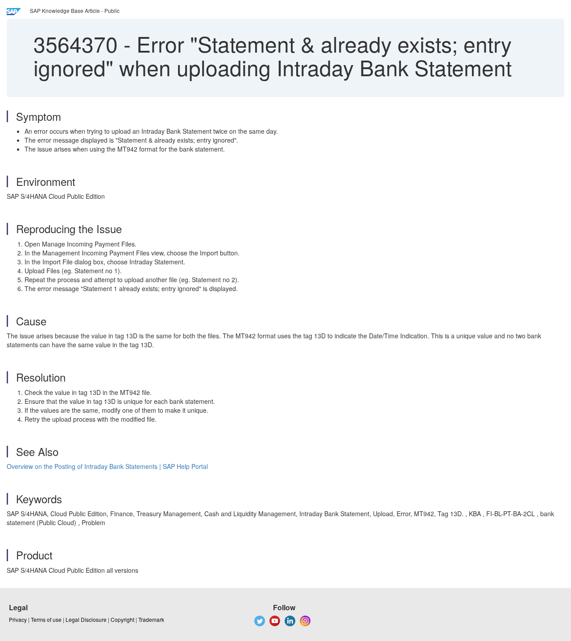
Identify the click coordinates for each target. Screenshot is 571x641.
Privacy (18, 619)
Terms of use (46, 619)
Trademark (151, 619)
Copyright (122, 619)
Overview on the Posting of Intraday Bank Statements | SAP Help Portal (107, 466)
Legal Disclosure (86, 619)
